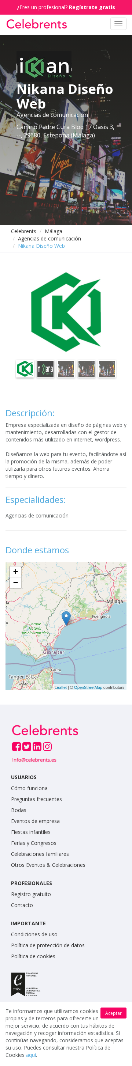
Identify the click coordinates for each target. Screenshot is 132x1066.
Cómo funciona (29, 788)
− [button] (15, 582)
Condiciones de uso (34, 934)
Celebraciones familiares (40, 853)
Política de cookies (33, 956)
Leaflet (61, 687)
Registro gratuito (31, 894)
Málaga (53, 231)
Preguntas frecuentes (36, 799)
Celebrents (23, 231)
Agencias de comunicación (49, 238)
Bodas (18, 810)
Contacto (22, 905)
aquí (31, 1054)
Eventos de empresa (35, 820)
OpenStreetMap (88, 687)
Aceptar (113, 1013)
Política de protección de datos (48, 945)
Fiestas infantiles (31, 831)
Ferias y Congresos (33, 842)
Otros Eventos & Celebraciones (48, 864)
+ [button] (15, 571)
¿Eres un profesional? (66, 7)
